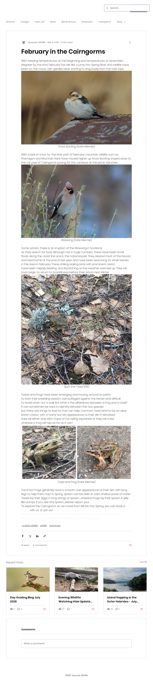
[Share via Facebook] (22, 536)
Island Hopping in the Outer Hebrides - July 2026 (122, 599)
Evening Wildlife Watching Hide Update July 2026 (74, 599)
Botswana (87, 21)
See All (143, 561)
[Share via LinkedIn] (37, 536)
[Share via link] (44, 536)
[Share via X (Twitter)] (30, 536)
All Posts (10, 21)
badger (25, 21)
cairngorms (104, 21)
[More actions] (130, 42)
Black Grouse (69, 21)
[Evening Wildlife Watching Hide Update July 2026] (76, 580)
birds (53, 21)
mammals (55, 525)
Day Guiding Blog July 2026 (25, 599)
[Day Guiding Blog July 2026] (28, 580)
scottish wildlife (30, 525)
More (119, 21)
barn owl (39, 21)
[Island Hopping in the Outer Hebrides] (125, 580)
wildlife (43, 525)
